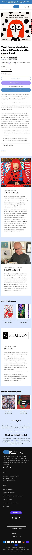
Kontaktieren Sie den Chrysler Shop (13, 496)
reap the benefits (15, 440)
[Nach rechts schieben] (19, 44)
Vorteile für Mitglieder (9, 492)
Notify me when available (16, 90)
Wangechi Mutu (8, 411)
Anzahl (3, 66)
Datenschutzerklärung (21, 549)
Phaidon (3, 54)
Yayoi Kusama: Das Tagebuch (23, 320)
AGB (28, 549)
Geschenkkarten (7, 499)
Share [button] (4, 151)
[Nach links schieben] (12, 44)
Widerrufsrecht (11, 549)
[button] (3, 6)
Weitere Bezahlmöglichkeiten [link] (16, 86)
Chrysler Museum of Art (15, 547)
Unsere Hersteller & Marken (10, 503)
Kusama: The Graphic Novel (8, 320)
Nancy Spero (23, 411)
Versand (2, 59)
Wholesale (6, 506)
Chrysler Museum (8, 489)
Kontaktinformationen (19, 551)
